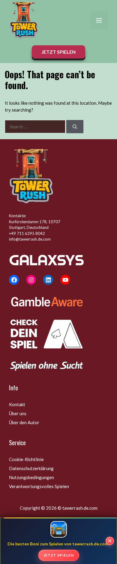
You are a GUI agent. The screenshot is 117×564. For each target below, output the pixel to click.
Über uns (17, 413)
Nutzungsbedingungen (31, 477)
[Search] (74, 127)
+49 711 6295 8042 (27, 233)
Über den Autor (24, 422)
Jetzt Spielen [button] (58, 52)
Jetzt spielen (59, 555)
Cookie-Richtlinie (26, 459)
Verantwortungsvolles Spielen (39, 486)
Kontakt (17, 404)
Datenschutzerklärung (31, 468)
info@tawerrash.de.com (30, 239)
